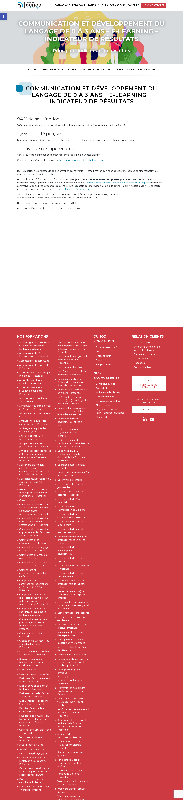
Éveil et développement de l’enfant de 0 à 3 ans (34, 687)
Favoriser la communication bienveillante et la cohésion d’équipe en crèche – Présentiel (34, 721)
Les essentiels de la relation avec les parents (71, 531)
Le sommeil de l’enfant (69, 480)
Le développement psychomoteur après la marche (69, 421)
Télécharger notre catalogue (149, 386)
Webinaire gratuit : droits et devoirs (72, 790)
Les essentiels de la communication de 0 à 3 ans (72, 516)
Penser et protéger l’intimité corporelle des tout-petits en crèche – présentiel (73, 662)
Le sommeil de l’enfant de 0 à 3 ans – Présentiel (73, 474)
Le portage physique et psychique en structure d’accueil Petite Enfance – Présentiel (71, 456)
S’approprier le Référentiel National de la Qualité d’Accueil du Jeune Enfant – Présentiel (72, 725)
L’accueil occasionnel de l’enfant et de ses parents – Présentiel (33, 760)
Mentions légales (105, 396)
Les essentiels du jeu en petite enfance (70, 575)
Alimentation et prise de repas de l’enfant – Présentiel (35, 407)
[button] (3, 16)
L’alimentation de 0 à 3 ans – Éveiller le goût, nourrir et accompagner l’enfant (34, 771)
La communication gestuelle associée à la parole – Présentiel (72, 359)
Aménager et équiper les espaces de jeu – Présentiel (33, 422)
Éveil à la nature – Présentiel (34, 674)
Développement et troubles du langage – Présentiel (34, 653)
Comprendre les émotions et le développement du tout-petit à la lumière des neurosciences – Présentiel (34, 599)
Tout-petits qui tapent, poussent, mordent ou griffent (69, 763)
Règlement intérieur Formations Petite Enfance (110, 411)
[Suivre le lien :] (144, 419)
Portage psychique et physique (69, 671)
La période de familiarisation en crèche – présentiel (72, 391)
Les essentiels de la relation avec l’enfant (71, 523)
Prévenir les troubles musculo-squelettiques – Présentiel (70, 680)
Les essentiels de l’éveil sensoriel (69, 501)
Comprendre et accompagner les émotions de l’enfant (33, 573)
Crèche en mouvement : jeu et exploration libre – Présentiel (34, 643)
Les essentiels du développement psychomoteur (66, 550)
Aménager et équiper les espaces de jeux (32, 430)
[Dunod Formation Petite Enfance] (29, 5)
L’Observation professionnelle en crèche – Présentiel (35, 788)
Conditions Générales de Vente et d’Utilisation (147, 348)
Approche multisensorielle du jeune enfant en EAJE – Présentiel (35, 482)
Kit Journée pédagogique (33, 753)
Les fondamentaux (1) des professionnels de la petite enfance (71, 583)
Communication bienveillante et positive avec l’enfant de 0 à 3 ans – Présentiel (35, 532)
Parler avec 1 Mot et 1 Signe (72, 654)
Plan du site (102, 417)
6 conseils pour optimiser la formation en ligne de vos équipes (118, 182)
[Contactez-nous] (152, 419)
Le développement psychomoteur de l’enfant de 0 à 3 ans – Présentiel (73, 443)
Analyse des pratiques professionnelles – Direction (34, 445)
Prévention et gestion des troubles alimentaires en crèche (71, 701)
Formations (62, 5)
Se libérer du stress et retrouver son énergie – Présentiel (70, 744)
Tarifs (92, 5)
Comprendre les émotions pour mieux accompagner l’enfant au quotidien (33, 611)
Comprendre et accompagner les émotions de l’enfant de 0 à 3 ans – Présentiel (33, 585)
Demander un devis (144, 354)
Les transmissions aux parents (73, 613)
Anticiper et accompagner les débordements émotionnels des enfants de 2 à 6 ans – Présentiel (35, 456)
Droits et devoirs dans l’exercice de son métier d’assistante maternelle (32, 662)
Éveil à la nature (28, 669)
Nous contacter (153, 5)
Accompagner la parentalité (34, 361)
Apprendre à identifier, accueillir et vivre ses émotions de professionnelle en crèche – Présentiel (34, 470)
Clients (103, 5)
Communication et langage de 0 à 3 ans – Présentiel (34, 549)
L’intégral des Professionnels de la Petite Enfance (34, 781)
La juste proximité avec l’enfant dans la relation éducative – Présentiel (70, 382)
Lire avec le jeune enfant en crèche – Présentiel (72, 626)
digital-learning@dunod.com (74, 189)
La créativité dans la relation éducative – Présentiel (72, 373)
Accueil (34, 70)
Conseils (133, 5)
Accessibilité (102, 388)
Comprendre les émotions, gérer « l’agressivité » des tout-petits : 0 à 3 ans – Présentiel (33, 624)
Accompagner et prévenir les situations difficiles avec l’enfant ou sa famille (35, 345)
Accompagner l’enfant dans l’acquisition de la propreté (34, 355)
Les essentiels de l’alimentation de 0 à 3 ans (71, 508)
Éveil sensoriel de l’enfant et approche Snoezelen (34, 695)
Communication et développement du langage (34, 541)
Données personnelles (108, 401)
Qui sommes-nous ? (106, 347)
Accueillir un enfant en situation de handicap (31, 382)
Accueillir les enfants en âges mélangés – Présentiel (34, 374)
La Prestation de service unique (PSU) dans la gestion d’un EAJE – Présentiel (73, 400)
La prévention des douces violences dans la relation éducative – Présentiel (71, 411)
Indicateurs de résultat (108, 392)
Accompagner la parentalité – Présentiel (35, 367)
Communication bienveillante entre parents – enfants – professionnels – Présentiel (35, 521)
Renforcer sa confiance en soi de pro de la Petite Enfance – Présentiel (73, 712)
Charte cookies (103, 405)
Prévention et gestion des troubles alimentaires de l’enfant (71, 691)
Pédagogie (79, 5)
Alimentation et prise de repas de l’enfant (35, 415)
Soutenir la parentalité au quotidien (71, 754)
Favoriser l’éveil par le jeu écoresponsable (32, 710)
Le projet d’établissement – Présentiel (71, 466)
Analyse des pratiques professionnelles (31, 437)
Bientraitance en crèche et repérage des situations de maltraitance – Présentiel (33, 492)
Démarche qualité (105, 384)
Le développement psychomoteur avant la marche (69, 432)
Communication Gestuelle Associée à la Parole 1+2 (33, 564)
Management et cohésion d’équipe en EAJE (71, 634)
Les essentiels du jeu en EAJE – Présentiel (73, 567)
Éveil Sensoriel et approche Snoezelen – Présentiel (33, 702)
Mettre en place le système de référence (72, 649)
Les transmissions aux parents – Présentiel (73, 619)
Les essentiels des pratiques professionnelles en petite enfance (72, 539)
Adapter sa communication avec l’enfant (33, 400)
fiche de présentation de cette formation (81, 160)
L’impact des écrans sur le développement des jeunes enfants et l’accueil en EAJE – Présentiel (73, 347)
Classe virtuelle (27, 500)
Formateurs (118, 5)
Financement (141, 358)
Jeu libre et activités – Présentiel (30, 739)
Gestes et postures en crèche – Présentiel (35, 731)
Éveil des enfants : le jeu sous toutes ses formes (34, 680)
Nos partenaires (104, 364)
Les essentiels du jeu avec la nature (72, 560)
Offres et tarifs (103, 356)
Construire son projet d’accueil (30, 635)
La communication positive (71, 367)
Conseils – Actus (142, 367)
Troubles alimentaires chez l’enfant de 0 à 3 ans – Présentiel (72, 773)
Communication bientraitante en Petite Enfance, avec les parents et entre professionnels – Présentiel (35, 509)
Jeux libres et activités (31, 745)
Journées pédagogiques (32, 749)
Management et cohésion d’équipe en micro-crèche (71, 641)
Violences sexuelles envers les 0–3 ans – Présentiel (73, 783)
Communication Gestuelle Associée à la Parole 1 (33, 556)
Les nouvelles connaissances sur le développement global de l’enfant (73, 605)
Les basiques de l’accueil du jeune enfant (72, 486)
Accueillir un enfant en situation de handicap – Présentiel (31, 390)
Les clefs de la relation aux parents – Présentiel (71, 493)
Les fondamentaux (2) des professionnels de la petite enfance (71, 594)
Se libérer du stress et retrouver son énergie (69, 736)
